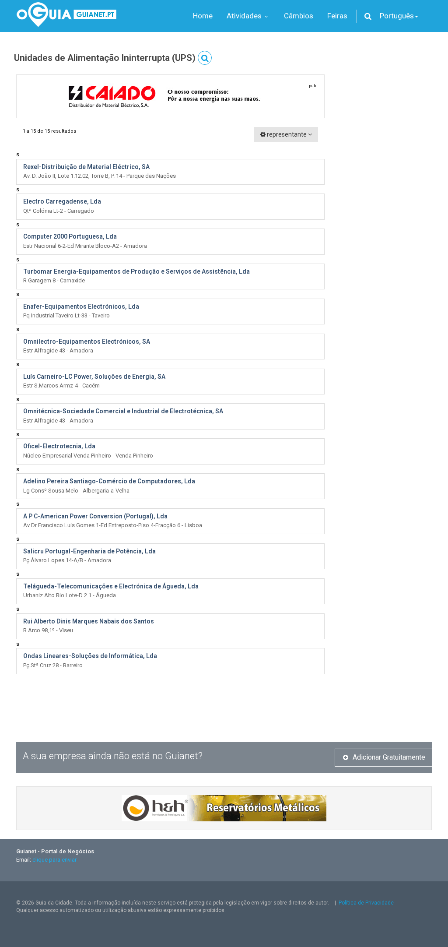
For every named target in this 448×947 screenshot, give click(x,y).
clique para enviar (54, 859)
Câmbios (298, 15)
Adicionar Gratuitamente (389, 757)
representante (287, 134)
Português (397, 15)
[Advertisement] (385, 205)
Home (203, 15)
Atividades (245, 15)
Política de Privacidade (366, 903)
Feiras (337, 15)
